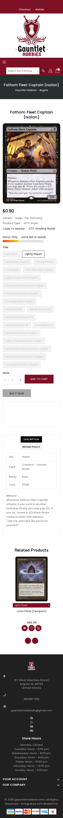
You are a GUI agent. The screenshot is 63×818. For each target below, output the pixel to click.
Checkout (25, 9)
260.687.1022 (31, 699)
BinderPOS (51, 804)
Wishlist (39, 9)
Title (6, 247)
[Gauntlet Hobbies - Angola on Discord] (41, 4)
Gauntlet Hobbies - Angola (31, 90)
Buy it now (17, 393)
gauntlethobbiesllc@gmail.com (31, 710)
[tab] (31, 439)
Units (6, 373)
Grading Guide (45, 228)
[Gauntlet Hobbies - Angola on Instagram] (28, 4)
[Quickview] (25, 628)
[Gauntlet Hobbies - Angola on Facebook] (21, 4)
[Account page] (50, 70)
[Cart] (57, 70)
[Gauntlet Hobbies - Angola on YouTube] (34, 4)
